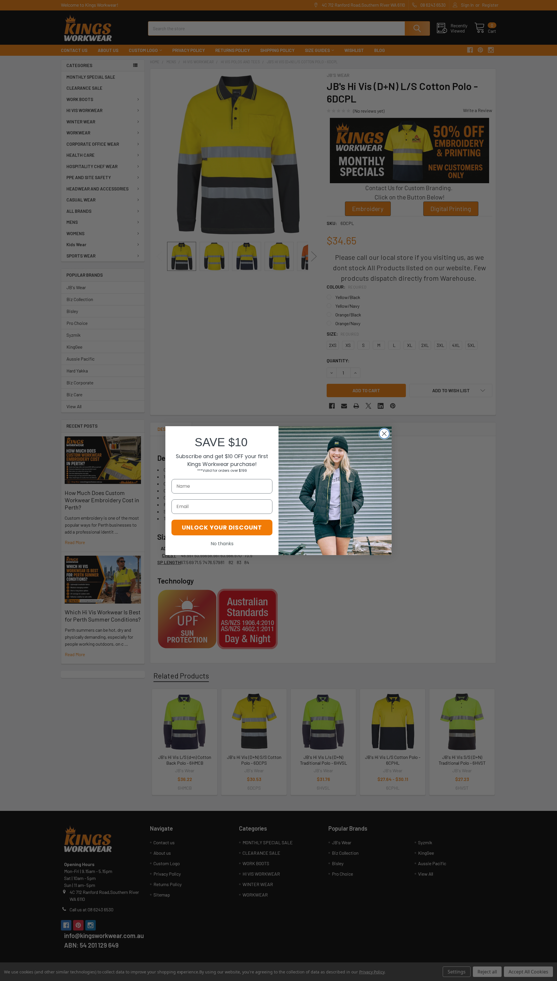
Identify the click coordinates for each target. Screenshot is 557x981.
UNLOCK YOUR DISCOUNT (222, 527)
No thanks (222, 543)
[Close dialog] (384, 434)
